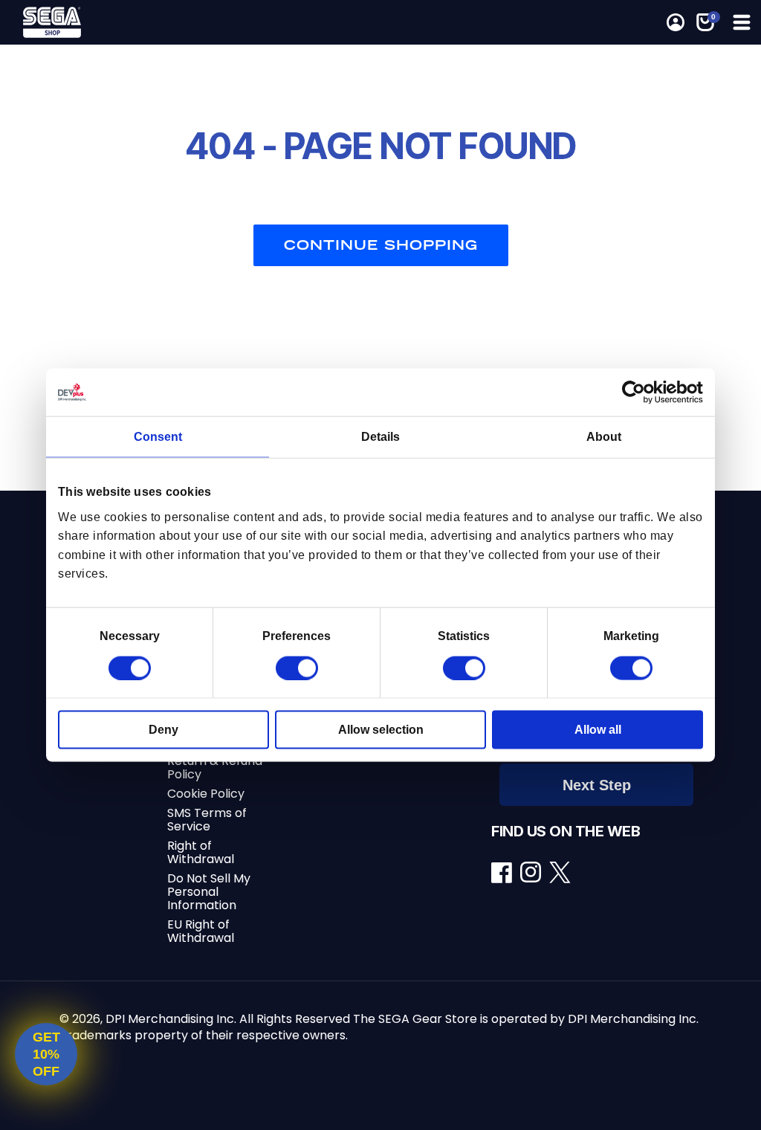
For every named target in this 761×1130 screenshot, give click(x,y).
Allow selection (381, 729)
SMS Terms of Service (207, 819)
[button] (740, 22)
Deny (163, 729)
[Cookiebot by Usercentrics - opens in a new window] (638, 392)
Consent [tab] (158, 436)
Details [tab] (380, 436)
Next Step (597, 785)
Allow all (597, 729)
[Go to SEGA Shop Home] (96, 22)
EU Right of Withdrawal (200, 931)
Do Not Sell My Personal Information (208, 892)
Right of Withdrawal (200, 852)
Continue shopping (381, 245)
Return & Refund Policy (214, 767)
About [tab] (603, 436)
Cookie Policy (206, 793)
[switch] (297, 667)
